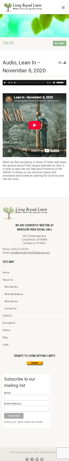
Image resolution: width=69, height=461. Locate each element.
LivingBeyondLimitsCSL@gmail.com (30, 252)
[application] (34, 82)
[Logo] (23, 9)
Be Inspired (9, 322)
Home (6, 272)
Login (6, 344)
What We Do (11, 301)
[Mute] (54, 82)
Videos (6, 330)
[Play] (5, 82)
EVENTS (7, 315)
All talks (59, 43)
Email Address (12, 403)
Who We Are (11, 286)
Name (7, 392)
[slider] (61, 82)
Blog (5, 337)
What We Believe (13, 294)
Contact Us (10, 308)
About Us (8, 279)
